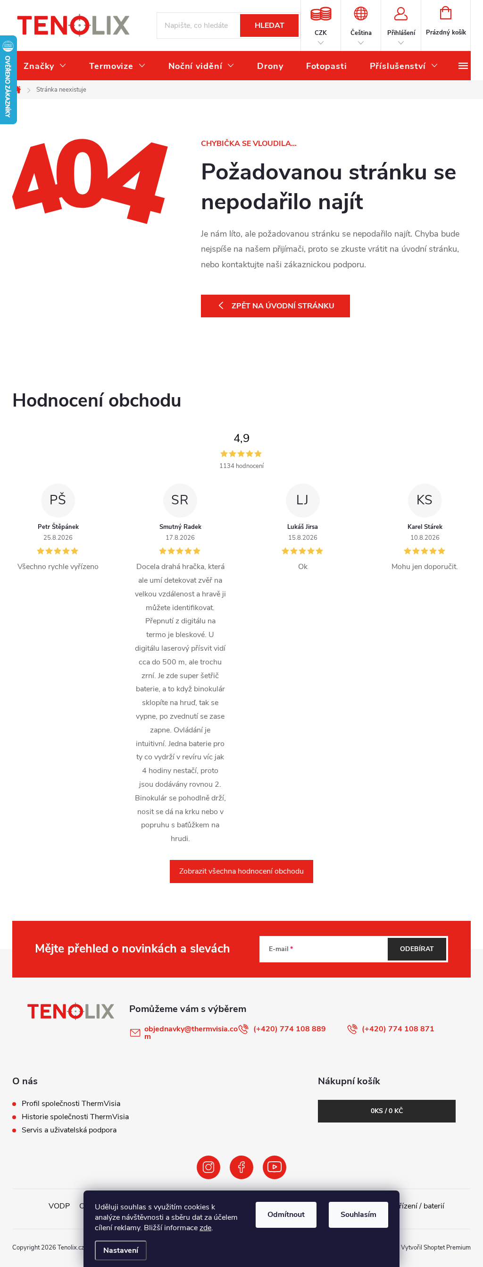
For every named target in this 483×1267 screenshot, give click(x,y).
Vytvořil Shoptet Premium (436, 1247)
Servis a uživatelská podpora (69, 1130)
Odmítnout (286, 1214)
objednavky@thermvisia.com (191, 1033)
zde (205, 1228)
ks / (387, 1110)
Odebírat (417, 948)
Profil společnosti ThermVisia (71, 1103)
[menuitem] (45, 66)
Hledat (269, 25)
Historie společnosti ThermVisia (75, 1117)
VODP (59, 1206)
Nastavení (120, 1250)
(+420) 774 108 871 (398, 1029)
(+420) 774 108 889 (289, 1029)
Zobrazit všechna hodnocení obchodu (241, 871)
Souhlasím (358, 1214)
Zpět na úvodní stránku (283, 306)
